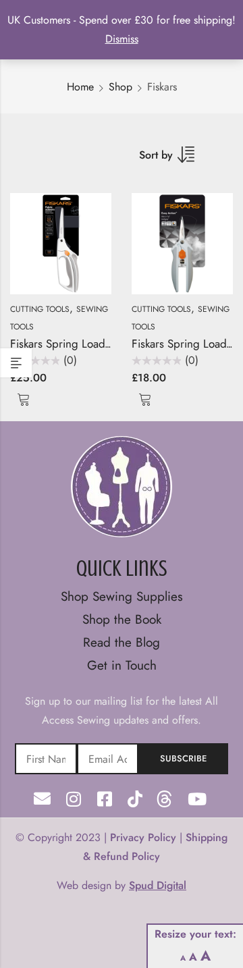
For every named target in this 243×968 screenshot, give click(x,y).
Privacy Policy (143, 837)
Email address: (107, 758)
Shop (120, 87)
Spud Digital (157, 885)
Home (80, 87)
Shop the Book (121, 619)
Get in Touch (122, 665)
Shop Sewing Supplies (122, 596)
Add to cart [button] (23, 398)
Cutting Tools (40, 309)
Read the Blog (121, 642)
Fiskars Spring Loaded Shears (82, 343)
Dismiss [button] (121, 39)
